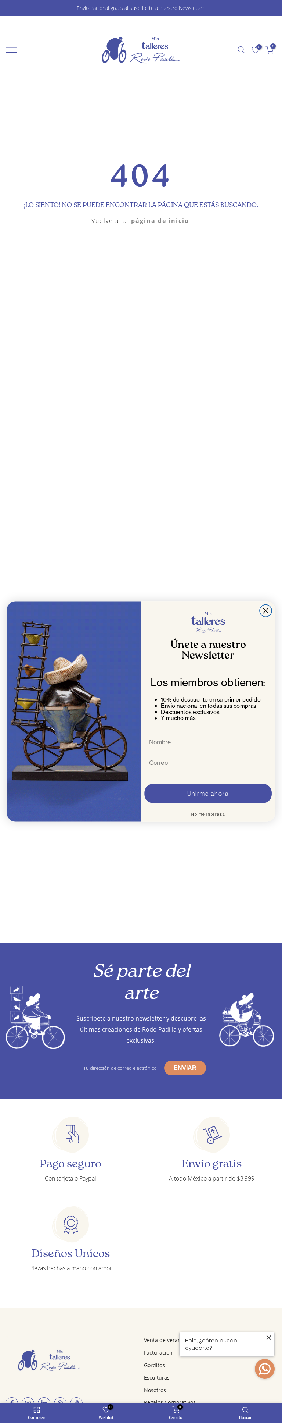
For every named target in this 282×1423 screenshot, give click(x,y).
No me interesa (208, 814)
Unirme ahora (208, 793)
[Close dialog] (266, 611)
